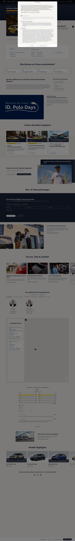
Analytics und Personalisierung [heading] (27, 21)
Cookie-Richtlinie (25, 10)
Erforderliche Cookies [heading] (25, 15)
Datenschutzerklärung (35, 10)
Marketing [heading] (24, 28)
